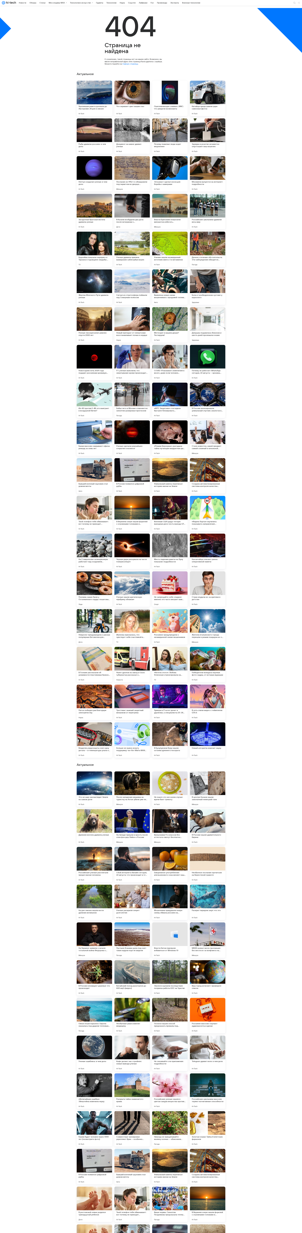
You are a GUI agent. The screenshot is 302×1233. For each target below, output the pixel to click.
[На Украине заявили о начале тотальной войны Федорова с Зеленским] (94, 1166)
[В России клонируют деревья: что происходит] (94, 1204)
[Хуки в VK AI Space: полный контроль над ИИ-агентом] (170, 966)
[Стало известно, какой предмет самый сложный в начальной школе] (207, 438)
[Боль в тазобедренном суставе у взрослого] (207, 287)
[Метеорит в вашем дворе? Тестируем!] (170, 325)
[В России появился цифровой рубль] (132, 476)
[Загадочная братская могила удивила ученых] (94, 211)
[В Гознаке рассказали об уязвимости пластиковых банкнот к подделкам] (94, 664)
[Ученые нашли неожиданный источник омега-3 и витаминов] (170, 249)
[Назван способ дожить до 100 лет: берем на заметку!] (94, 928)
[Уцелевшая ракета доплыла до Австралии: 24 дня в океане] (94, 98)
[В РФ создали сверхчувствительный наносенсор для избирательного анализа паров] (132, 777)
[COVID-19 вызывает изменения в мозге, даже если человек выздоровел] (170, 362)
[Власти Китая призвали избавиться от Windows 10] (170, 1166)
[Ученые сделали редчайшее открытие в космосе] (132, 438)
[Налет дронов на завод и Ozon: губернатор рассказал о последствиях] (132, 664)
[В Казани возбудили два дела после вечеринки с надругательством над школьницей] (132, 211)
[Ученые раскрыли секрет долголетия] (132, 1129)
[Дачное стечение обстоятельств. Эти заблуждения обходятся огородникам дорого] (207, 249)
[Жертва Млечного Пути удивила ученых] (94, 287)
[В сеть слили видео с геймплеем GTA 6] (207, 702)
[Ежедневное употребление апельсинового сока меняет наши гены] (170, 1091)
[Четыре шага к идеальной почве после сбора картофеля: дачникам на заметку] (132, 891)
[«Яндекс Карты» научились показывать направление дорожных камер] (207, 513)
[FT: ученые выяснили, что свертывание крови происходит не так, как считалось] (132, 362)
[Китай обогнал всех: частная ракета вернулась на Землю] (170, 777)
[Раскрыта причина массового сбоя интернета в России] (207, 891)
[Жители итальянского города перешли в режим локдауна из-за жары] (207, 627)
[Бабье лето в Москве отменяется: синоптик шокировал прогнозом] (132, 400)
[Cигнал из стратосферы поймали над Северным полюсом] (132, 287)
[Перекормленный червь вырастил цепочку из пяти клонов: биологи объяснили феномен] (132, 928)
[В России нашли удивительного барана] (207, 1053)
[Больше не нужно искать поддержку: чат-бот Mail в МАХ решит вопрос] (132, 740)
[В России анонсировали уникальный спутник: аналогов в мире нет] (207, 400)
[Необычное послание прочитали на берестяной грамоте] (207, 1091)
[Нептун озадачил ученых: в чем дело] (94, 174)
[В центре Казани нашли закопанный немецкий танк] (207, 1015)
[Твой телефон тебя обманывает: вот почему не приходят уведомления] (94, 513)
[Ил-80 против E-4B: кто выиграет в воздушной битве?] (94, 400)
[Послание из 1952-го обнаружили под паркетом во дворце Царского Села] (132, 174)
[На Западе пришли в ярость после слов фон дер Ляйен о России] (132, 1053)
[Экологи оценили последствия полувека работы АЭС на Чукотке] (170, 1204)
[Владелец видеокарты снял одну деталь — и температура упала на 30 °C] (94, 740)
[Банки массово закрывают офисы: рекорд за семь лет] (94, 438)
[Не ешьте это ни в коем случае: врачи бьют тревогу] (170, 1015)
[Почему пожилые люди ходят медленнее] (170, 136)
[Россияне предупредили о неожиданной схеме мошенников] (170, 627)
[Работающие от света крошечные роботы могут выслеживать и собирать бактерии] (207, 853)
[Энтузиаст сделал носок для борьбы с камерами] (170, 174)
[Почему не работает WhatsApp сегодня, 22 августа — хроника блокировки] (207, 362)
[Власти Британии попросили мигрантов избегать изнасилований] (170, 211)
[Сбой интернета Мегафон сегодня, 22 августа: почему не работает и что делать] (170, 928)
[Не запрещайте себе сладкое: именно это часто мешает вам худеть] (170, 589)
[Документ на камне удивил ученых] (132, 136)
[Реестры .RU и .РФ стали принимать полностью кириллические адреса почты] (170, 853)
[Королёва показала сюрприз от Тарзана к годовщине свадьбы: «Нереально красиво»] (94, 249)
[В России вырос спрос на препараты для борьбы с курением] (94, 777)
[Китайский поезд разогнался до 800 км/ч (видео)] (132, 1204)
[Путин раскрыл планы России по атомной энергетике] (170, 815)
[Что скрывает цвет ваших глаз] (132, 98)
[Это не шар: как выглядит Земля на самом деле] (94, 1015)
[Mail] (3, 3)
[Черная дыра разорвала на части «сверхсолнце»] (132, 551)
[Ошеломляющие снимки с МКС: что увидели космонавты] (170, 98)
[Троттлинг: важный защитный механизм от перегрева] (132, 702)
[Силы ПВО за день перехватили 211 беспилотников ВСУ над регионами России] (94, 853)
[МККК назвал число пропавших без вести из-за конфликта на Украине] (207, 1166)
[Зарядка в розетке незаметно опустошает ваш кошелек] (207, 136)
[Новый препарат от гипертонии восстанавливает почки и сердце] (132, 325)
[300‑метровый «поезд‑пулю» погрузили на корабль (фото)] (132, 966)
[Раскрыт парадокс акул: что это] (207, 1129)
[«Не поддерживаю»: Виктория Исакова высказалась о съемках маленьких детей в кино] (132, 853)
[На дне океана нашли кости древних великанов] (94, 1129)
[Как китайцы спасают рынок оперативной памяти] (207, 551)
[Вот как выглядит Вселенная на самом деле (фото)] (207, 777)
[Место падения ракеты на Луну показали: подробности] (170, 551)
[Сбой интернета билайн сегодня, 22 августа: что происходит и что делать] (132, 1091)
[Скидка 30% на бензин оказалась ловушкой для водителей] (170, 891)
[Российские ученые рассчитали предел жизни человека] (94, 1091)
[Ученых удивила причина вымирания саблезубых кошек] (132, 249)
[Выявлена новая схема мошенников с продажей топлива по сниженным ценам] (170, 287)
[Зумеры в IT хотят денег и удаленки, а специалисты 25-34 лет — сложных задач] (170, 702)
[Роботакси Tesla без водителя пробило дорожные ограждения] (94, 966)
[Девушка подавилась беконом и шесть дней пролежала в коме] (207, 325)
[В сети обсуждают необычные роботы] (207, 815)
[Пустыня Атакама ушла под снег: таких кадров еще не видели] (132, 1166)
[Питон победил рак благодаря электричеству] (94, 702)
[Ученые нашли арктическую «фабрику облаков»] (132, 589)
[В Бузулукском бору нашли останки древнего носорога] (170, 740)
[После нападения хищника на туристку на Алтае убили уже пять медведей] (132, 1015)
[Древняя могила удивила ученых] (94, 1053)
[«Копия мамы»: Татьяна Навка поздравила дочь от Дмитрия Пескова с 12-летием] (132, 815)
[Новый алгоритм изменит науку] (207, 740)
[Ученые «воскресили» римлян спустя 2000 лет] (94, 325)
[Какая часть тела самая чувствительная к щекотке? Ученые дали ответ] (94, 891)
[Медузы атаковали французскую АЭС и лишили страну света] (94, 815)
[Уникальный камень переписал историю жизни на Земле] (170, 476)
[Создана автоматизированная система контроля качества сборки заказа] (207, 476)
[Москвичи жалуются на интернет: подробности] (207, 174)
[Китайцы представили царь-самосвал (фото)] (207, 98)
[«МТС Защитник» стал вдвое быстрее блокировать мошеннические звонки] (170, 400)
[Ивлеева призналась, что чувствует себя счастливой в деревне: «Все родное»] (132, 627)
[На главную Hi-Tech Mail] (10, 3)
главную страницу (130, 64)
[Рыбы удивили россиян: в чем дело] (94, 136)
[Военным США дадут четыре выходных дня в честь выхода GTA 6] (170, 513)
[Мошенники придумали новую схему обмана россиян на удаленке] (170, 1129)
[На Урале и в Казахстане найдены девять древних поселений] (207, 928)
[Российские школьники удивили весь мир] (207, 211)
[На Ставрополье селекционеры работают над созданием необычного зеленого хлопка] (94, 551)
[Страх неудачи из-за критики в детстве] (207, 589)
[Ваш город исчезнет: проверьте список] (207, 1204)
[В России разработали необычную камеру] (207, 966)
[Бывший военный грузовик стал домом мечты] (94, 476)
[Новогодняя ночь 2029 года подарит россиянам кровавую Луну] (94, 362)
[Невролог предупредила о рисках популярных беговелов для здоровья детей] (94, 627)
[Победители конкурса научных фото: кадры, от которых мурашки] (207, 664)
